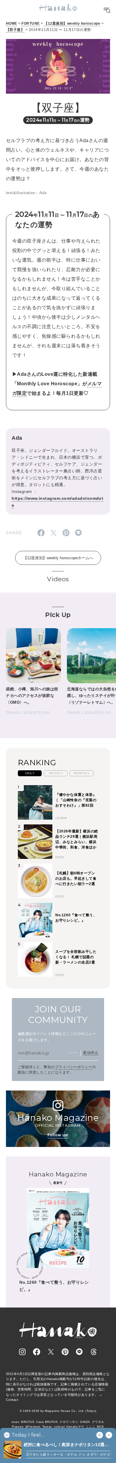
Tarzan (47, 1426)
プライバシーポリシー (73, 1067)
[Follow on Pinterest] (65, 1352)
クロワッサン (68, 1421)
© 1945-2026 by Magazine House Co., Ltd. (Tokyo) (58, 1410)
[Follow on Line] (79, 1352)
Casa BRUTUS (47, 1421)
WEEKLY (56, 773)
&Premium (32, 1426)
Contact (12, 1399)
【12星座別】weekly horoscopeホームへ (58, 558)
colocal (59, 1426)
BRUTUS (27, 1421)
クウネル (98, 1421)
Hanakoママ (75, 1426)
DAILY (30, 773)
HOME (11, 23)
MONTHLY (81, 773)
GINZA (85, 1421)
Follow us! (58, 1135)
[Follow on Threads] (94, 1352)
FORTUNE (30, 23)
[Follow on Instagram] (22, 1352)
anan (15, 1421)
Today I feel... (28, 1435)
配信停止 (90, 1053)
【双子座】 (15, 30)
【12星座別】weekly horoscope (72, 23)
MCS (100, 1426)
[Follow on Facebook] (36, 1352)
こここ (90, 1426)
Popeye (17, 1426)
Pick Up (57, 614)
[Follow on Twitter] (51, 1352)
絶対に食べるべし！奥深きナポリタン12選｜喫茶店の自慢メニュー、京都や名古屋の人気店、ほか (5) (66, 1445)
